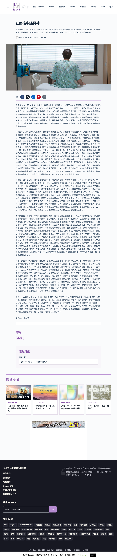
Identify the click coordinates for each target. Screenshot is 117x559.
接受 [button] (92, 555)
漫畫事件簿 (73, 534)
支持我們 (7, 477)
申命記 (103, 534)
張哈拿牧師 (98, 529)
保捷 (75, 525)
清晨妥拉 (51, 534)
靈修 (60, 539)
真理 (111, 534)
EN (5, 525)
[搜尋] (110, 7)
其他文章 (22, 357)
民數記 (42, 534)
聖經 (28, 539)
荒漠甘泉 (36, 539)
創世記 (110, 525)
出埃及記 (93, 525)
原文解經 (15, 529)
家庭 (80, 529)
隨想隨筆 (51, 7)
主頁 (34, 7)
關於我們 (7, 473)
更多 (111, 7)
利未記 (102, 525)
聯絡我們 (7, 482)
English (13, 525)
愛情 (107, 529)
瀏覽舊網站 (9, 494)
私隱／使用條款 (9, 490)
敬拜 (6, 534)
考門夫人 (20, 539)
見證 (44, 539)
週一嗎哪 (52, 539)
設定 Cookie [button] (82, 555)
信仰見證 (62, 7)
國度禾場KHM (27, 529)
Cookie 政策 (8, 486)
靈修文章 (68, 539)
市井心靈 (88, 529)
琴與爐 (95, 534)
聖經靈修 (93, 7)
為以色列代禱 (85, 534)
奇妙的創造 (55, 529)
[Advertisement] (58, 444)
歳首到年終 (32, 534)
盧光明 (19, 338)
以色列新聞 (57, 525)
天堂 (46, 529)
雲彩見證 (43, 38)
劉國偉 (6, 529)
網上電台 (41, 7)
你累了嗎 (67, 525)
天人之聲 (38, 529)
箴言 (12, 539)
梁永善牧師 (21, 534)
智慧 (12, 534)
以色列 (103, 7)
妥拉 (64, 529)
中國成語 (39, 525)
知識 (6, 539)
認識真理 (72, 7)
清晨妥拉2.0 (61, 534)
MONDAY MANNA (25, 525)
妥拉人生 (72, 529)
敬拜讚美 (83, 7)
